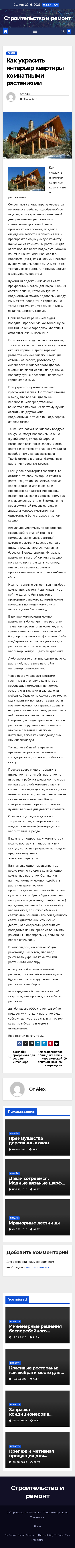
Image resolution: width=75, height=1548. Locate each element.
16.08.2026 (20, 1379)
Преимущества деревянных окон (29, 1140)
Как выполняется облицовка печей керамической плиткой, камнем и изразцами (50, 1058)
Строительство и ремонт (37, 18)
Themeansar (37, 1517)
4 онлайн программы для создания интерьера (24, 1057)
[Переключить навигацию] (35, 31)
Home (37, 1526)
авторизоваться (37, 1267)
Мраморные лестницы (34, 1223)
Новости (15, 1321)
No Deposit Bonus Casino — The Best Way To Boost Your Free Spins (37, 1537)
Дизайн (11, 53)
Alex (27, 94)
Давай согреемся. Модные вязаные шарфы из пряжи (37, 1183)
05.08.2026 (20, 1420)
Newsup (55, 1512)
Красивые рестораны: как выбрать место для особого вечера (34, 1372)
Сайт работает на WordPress (24, 1512)
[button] (63, 31)
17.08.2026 (20, 1337)
